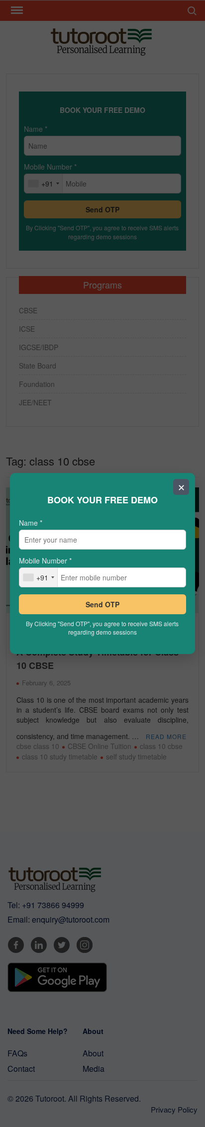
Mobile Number (45, 560)
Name (30, 523)
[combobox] (38, 577)
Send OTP (102, 604)
